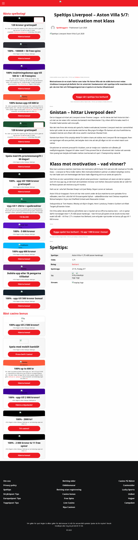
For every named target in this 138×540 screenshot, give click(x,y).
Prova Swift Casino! (24, 354)
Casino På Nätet (127, 481)
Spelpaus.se (24, 32)
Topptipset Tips (11, 502)
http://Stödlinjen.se (23, 84)
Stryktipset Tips (11, 494)
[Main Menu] (4, 3)
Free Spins (69, 498)
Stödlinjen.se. (77, 77)
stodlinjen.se (29, 109)
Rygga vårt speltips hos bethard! (92, 97)
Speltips (7, 489)
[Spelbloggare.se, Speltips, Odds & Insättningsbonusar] (69, 3)
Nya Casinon (69, 507)
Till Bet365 (24, 217)
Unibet (131, 494)
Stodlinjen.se (17, 32)
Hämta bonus (24, 141)
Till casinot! (24, 428)
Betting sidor (69, 481)
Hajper (131, 498)
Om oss (7, 481)
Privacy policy (9, 485)
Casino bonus (68, 494)
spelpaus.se (36, 109)
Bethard (75, 264)
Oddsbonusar (69, 485)
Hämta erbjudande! (24, 405)
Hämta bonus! (24, 36)
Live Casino (68, 502)
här (35, 111)
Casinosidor (129, 485)
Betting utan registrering (69, 489)
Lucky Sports (128, 489)
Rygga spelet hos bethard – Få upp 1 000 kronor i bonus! (80, 232)
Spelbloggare (62, 28)
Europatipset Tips (12, 498)
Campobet (130, 502)
